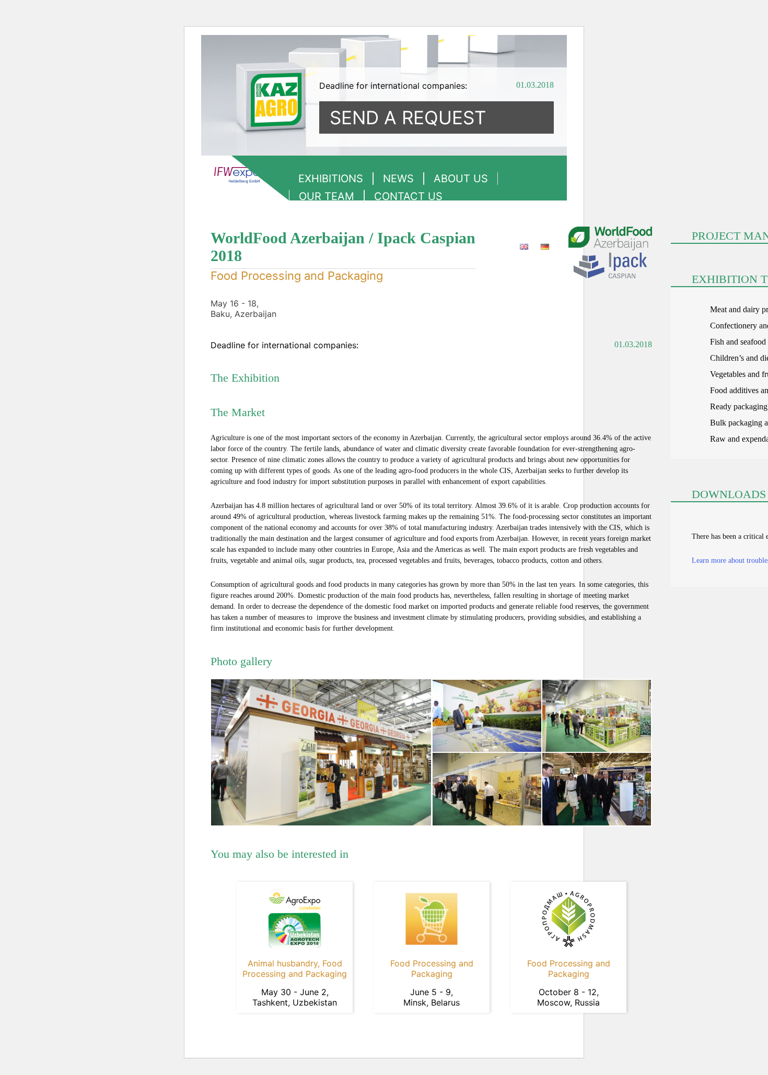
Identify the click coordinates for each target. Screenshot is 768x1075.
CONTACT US (408, 196)
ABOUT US (461, 178)
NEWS (398, 178)
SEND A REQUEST (408, 117)
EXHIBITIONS (330, 178)
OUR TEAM (326, 196)
